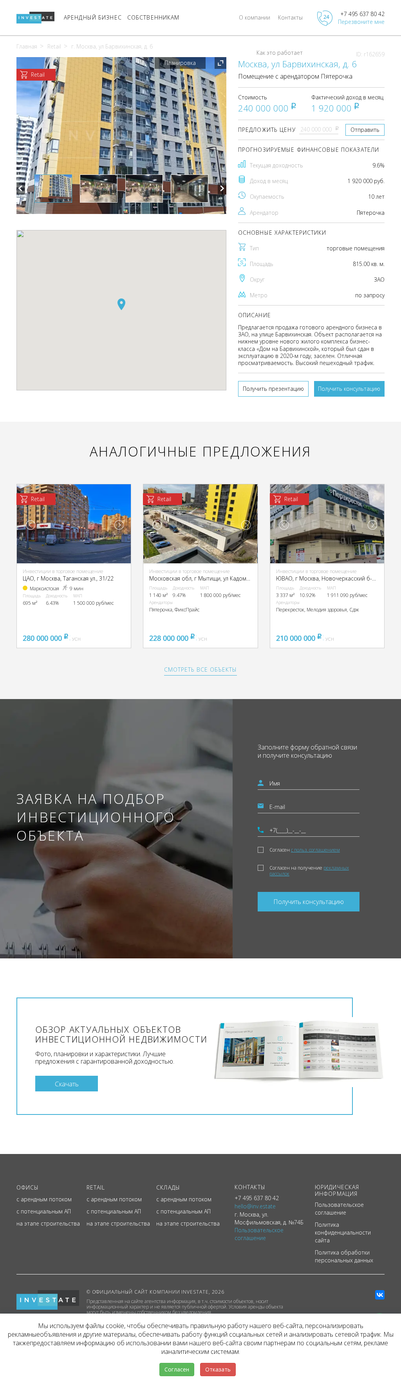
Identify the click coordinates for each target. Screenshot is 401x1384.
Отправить (364, 129)
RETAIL (96, 1187)
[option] (121, 135)
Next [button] (222, 188)
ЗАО (379, 279)
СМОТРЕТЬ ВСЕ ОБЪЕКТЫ (200, 669)
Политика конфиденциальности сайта (343, 1232)
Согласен (304, 850)
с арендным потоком (44, 1199)
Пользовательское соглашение (339, 1208)
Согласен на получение (309, 871)
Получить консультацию (349, 388)
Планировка (180, 63)
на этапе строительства (48, 1223)
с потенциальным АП (43, 1211)
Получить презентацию (273, 388)
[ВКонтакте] (380, 1295)
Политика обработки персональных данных (344, 1256)
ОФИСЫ (27, 1187)
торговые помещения (356, 248)
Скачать (67, 1083)
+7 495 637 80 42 (362, 14)
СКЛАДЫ (168, 1187)
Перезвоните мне (361, 21)
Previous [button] (20, 188)
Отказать (218, 1369)
